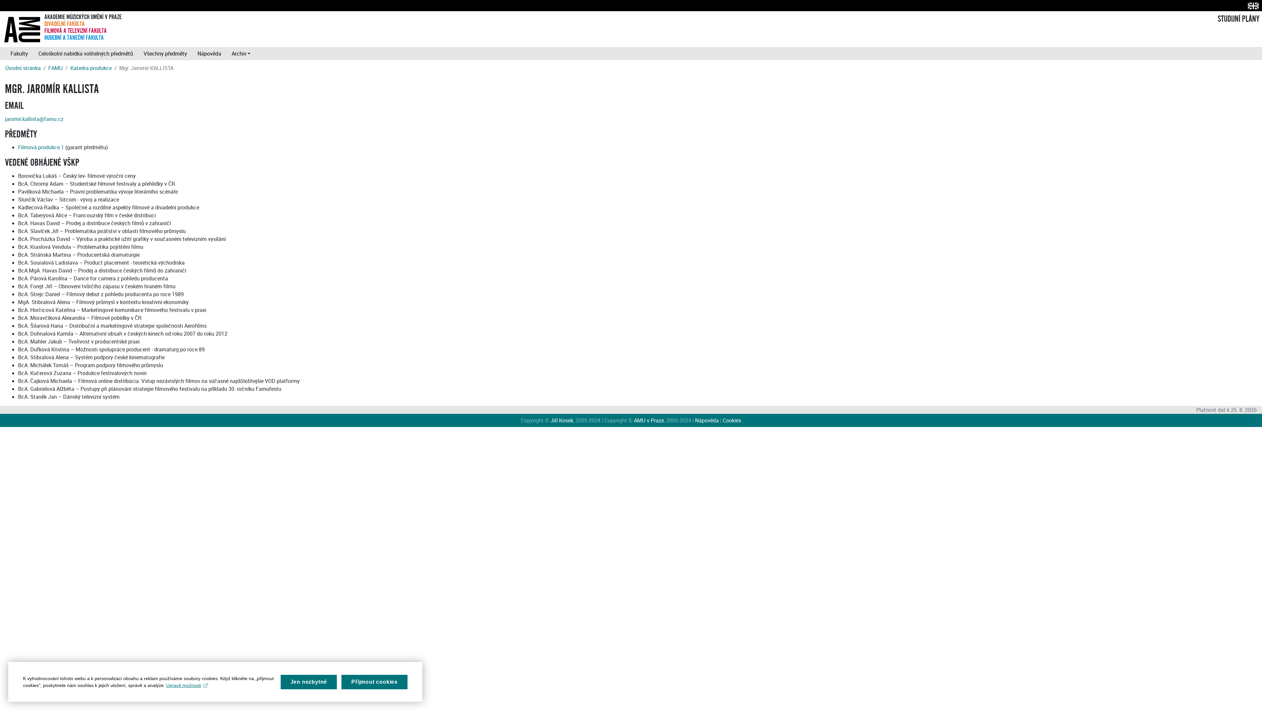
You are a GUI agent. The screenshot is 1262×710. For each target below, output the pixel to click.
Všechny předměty (165, 53)
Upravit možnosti (183, 685)
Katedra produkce (91, 68)
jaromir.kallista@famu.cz (34, 119)
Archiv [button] (239, 53)
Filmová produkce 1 (41, 147)
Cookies (732, 420)
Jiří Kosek (561, 420)
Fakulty (19, 53)
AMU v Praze (649, 420)
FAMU (55, 68)
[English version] (1252, 6)
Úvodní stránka (23, 68)
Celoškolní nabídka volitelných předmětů (85, 53)
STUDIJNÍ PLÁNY (1238, 19)
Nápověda (209, 53)
